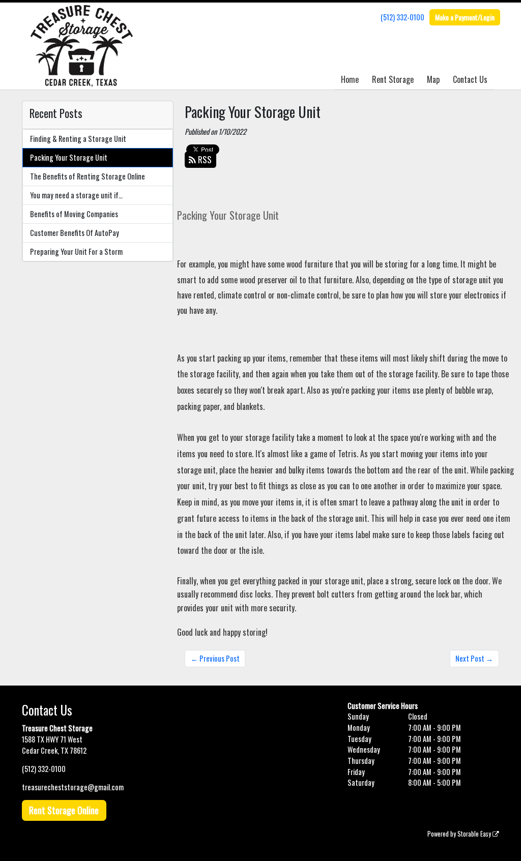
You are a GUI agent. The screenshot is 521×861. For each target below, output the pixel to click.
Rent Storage (393, 79)
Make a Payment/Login (465, 17)
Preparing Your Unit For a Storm (76, 251)
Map (433, 79)
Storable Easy (475, 834)
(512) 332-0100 (402, 17)
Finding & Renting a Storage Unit (78, 138)
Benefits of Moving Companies (74, 214)
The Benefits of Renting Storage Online (87, 176)
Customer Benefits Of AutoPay (74, 232)
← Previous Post (215, 658)
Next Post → (474, 658)
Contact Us (470, 79)
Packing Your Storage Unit (68, 157)
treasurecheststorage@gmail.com (73, 787)
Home (350, 79)
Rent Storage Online (64, 810)
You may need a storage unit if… (76, 195)
